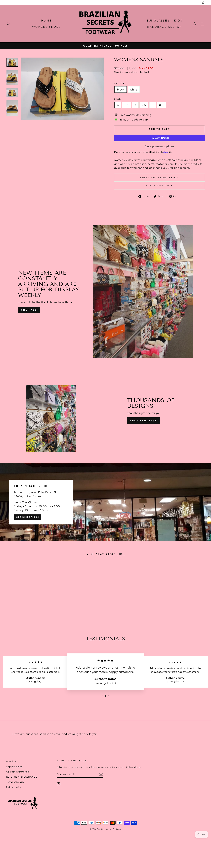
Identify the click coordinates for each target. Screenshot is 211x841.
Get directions (27, 517)
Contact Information (17, 771)
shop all (29, 309)
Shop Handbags (143, 420)
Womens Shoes (46, 26)
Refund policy (13, 787)
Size (117, 98)
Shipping (119, 72)
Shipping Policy (14, 766)
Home (46, 20)
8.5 (161, 105)
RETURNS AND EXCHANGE (21, 776)
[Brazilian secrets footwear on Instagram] (58, 784)
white (133, 89)
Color (119, 83)
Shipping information (159, 177)
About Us (11, 761)
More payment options (159, 146)
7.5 (144, 105)
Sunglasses (158, 20)
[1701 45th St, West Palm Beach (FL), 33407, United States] (105, 502)
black (120, 89)
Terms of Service (15, 781)
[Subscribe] (101, 774)
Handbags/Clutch (164, 26)
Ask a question (159, 185)
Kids (178, 20)
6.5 (126, 105)
